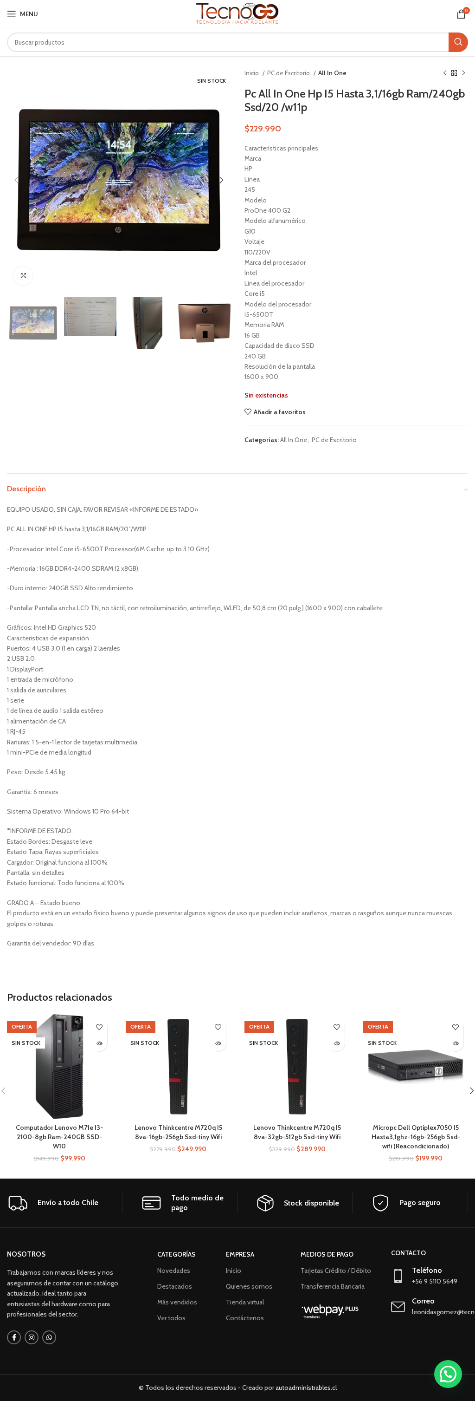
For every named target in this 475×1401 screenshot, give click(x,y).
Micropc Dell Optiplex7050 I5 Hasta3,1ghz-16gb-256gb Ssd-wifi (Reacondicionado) (416, 1136)
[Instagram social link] (32, 1337)
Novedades (173, 1270)
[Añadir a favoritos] (99, 1027)
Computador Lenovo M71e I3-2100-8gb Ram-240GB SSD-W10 (59, 1136)
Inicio (252, 73)
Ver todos (171, 1318)
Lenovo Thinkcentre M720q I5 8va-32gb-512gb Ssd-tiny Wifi (297, 1132)
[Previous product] (444, 73)
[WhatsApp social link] (49, 1337)
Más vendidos (177, 1302)
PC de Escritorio (289, 73)
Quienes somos (249, 1286)
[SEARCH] (458, 42)
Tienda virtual (245, 1302)
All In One (332, 73)
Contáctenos (245, 1318)
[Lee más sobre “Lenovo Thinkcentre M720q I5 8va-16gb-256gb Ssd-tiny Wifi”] (218, 1043)
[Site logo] (237, 13)
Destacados (174, 1286)
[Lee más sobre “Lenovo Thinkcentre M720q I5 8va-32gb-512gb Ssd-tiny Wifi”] (336, 1043)
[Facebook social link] (14, 1337)
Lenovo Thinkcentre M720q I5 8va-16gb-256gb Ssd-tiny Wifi (178, 1132)
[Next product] (463, 73)
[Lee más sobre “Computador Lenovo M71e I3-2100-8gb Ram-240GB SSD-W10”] (99, 1043)
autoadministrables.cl (306, 1387)
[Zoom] (23, 276)
